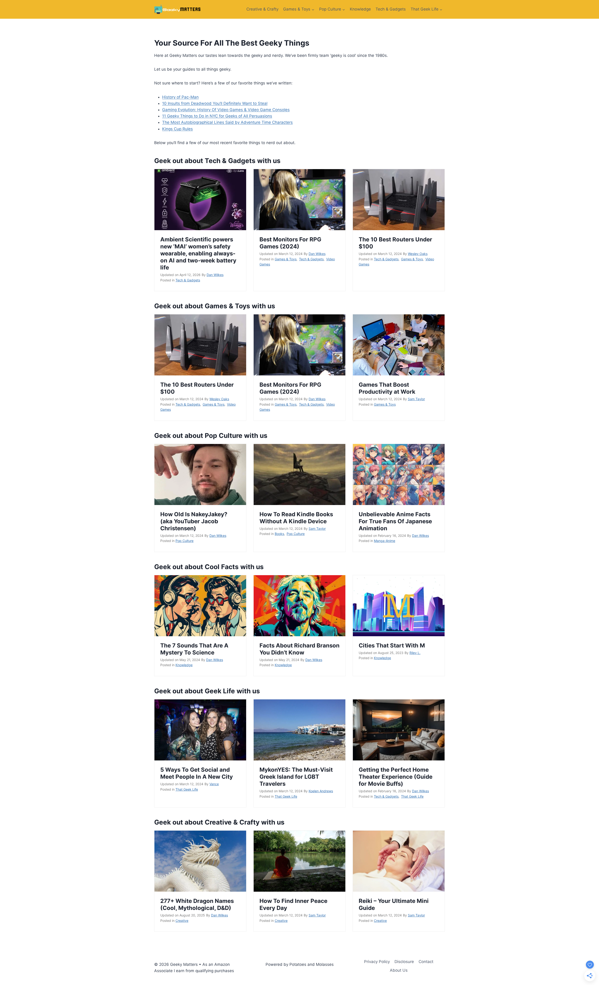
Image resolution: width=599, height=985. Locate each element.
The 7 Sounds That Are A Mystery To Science (194, 649)
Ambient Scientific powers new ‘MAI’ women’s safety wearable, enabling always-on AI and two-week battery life (198, 253)
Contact (426, 961)
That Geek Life (186, 789)
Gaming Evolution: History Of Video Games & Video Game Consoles (226, 109)
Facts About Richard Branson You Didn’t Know (299, 649)
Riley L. (414, 653)
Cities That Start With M (392, 645)
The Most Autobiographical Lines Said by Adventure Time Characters (227, 122)
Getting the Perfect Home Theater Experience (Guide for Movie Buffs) (395, 776)
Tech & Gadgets (391, 9)
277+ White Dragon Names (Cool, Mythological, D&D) (197, 904)
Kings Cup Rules (177, 129)
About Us (399, 970)
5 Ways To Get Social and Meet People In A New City (196, 773)
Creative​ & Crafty (262, 9)
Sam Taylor (416, 399)
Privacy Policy (377, 961)
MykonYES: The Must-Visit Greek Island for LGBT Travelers (296, 776)
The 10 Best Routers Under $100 (395, 243)
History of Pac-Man (180, 97)
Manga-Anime (384, 541)
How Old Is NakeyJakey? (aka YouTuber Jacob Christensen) (193, 521)
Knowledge (360, 9)
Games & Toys (285, 259)
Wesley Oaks (417, 254)
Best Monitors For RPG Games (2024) (290, 243)
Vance (214, 784)
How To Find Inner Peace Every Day (293, 904)
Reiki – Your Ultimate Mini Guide (394, 904)
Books (279, 534)
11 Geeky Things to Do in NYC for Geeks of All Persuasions (217, 116)
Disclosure (404, 961)
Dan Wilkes (215, 275)
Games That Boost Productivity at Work (387, 388)
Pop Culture (184, 541)
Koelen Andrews (321, 791)
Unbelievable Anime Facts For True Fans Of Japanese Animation (395, 521)
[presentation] (200, 199)
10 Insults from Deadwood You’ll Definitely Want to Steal (214, 103)
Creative (181, 921)
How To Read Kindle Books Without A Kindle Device (296, 518)
